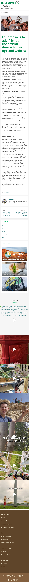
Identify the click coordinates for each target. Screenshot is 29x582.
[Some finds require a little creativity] (14, 494)
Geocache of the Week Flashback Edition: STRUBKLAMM (21, 214)
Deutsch (4, 225)
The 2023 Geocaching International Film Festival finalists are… (7, 214)
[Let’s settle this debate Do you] (14, 378)
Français (4, 228)
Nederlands (4, 234)
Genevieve (14, 34)
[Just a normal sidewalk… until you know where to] (14, 320)
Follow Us (14, 302)
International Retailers (6, 554)
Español (3, 231)
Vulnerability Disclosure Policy (7, 542)
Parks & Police (4, 539)
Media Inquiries (4, 566)
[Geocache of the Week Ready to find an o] (14, 407)
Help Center (4, 563)
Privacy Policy (19, 576)
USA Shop (3, 551)
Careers (3, 517)
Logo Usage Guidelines (6, 536)
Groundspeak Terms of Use (10, 576)
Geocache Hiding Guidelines (7, 524)
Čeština (3, 237)
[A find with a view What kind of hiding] (14, 465)
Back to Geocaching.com (7, 8)
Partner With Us (4, 520)
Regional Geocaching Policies (7, 527)
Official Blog (5, 6)
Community (6, 192)
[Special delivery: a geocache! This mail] (14, 349)
